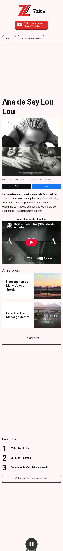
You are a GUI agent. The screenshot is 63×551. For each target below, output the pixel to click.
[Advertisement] (31, 68)
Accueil (9, 38)
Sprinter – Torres (21, 457)
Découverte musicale (31, 38)
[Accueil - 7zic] (24, 11)
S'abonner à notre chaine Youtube (33, 25)
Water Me (21, 448)
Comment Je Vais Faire (29, 467)
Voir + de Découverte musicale (31, 478)
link (31, 286)
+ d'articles (31, 338)
